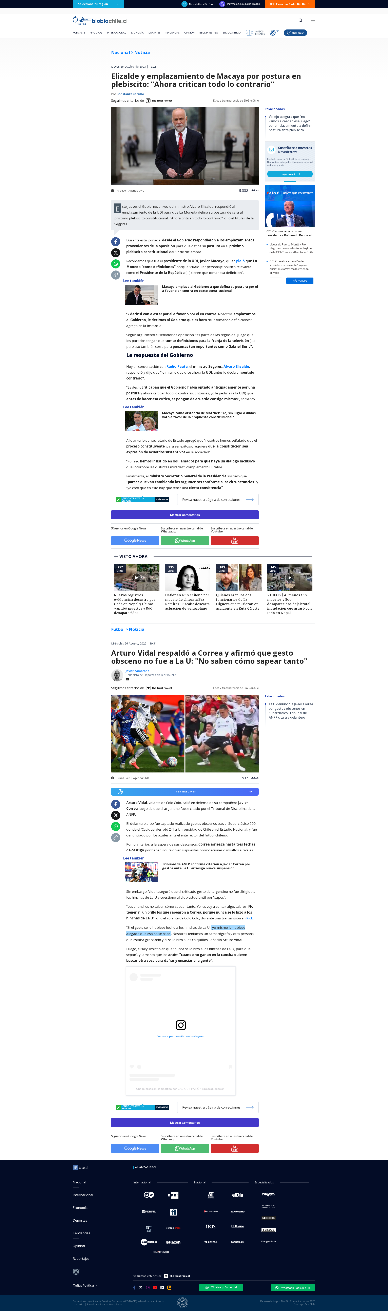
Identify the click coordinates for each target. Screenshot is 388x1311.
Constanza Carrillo (130, 94)
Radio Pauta (177, 366)
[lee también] (142, 295)
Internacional (116, 32)
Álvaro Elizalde (236, 366)
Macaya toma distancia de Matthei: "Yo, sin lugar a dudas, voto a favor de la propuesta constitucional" (209, 415)
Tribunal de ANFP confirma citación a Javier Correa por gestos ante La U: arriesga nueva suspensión (206, 866)
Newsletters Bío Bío (201, 4)
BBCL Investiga (208, 32)
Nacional (96, 32)
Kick (249, 918)
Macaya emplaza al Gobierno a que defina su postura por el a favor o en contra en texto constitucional (210, 289)
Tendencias (172, 32)
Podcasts (79, 32)
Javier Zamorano (137, 671)
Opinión (189, 32)
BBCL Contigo (232, 32)
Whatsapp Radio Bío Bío (296, 1288)
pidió (240, 261)
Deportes (154, 32)
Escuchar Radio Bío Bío (291, 4)
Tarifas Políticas (84, 1285)
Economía (137, 32)
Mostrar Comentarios (185, 515)
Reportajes (81, 1258)
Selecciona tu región (93, 4)
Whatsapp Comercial (224, 1287)
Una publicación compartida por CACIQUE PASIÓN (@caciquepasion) (181, 1088)
